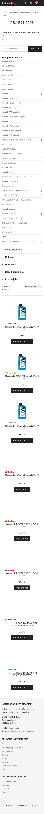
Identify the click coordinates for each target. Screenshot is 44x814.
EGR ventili (6, 228)
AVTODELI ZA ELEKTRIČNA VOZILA (17, 177)
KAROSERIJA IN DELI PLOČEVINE (16, 200)
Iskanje (35, 49)
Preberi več (22, 490)
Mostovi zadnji (7, 89)
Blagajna (5, 792)
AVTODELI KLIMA (9, 149)
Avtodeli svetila (8, 172)
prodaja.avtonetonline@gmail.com (21, 731)
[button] (2, 30)
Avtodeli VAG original (10, 126)
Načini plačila (7, 751)
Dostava (5, 755)
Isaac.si (35, 806)
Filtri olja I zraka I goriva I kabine (14, 191)
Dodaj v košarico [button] (22, 342)
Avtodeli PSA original (10, 135)
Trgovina (12, 12)
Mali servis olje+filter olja (11, 75)
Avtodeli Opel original (10, 121)
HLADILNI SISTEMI (10, 195)
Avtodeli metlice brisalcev (12, 154)
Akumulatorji (7, 71)
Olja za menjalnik (9, 163)
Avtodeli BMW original (11, 98)
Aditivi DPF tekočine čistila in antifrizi (16, 140)
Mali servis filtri (8, 80)
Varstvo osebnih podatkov (12, 762)
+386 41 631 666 (16, 728)
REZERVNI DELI (9, 204)
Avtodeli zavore (8, 94)
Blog (3, 769)
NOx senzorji (7, 232)
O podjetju (6, 744)
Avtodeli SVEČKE (9, 214)
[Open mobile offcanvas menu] (40, 3)
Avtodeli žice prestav (10, 181)
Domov (4, 12)
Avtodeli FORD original (11, 112)
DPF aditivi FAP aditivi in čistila (14, 223)
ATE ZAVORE (7, 144)
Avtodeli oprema (8, 209)
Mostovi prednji (8, 84)
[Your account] (31, 3)
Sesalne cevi (7, 168)
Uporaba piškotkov (9, 766)
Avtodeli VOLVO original (11, 131)
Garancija (5, 759)
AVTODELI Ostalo (9, 158)
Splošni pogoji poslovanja (12, 748)
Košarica (5, 789)
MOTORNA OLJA (9, 66)
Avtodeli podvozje (9, 61)
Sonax (4, 237)
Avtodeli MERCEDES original (14, 117)
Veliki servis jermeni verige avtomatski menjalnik (21, 241)
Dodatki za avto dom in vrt (12, 218)
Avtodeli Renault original (11, 103)
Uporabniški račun (9, 781)
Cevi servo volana (9, 186)
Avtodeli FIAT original (10, 108)
